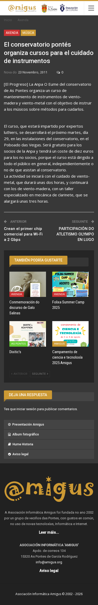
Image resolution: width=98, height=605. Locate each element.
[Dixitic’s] (27, 334)
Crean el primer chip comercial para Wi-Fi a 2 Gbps (23, 234)
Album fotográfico (25, 434)
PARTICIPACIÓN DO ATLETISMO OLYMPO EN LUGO (75, 234)
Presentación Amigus (28, 424)
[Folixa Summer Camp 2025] (70, 284)
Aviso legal (20, 454)
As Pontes (18, 343)
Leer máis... (49, 532)
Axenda (12, 33)
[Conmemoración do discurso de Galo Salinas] (27, 284)
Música (28, 33)
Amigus (59, 343)
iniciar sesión (26, 409)
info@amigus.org (49, 562)
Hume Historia (23, 444)
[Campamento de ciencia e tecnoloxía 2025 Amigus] (70, 334)
